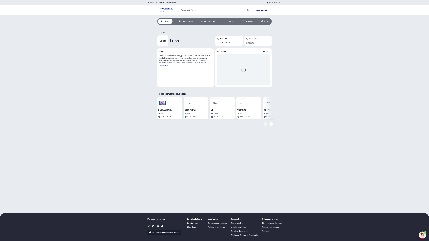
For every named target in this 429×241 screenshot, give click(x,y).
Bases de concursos (270, 227)
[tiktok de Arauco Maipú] (162, 226)
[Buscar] (248, 10)
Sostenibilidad (171, 3)
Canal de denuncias (239, 231)
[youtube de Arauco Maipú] (157, 226)
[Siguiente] (271, 124)
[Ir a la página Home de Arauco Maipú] (167, 10)
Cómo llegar (192, 227)
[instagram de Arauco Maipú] (148, 226)
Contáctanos (192, 223)
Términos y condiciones (272, 223)
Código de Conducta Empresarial (244, 235)
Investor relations (238, 227)
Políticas (265, 231)
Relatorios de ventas (216, 227)
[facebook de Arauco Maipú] (153, 226)
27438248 (250, 43)
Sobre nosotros (237, 223)
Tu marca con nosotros (155, 3)
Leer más (162, 66)
